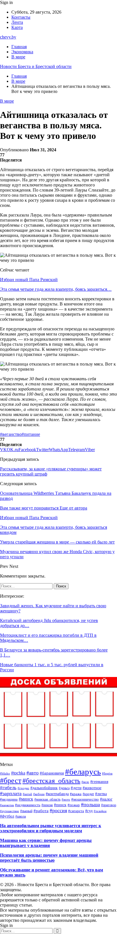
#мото (66, 799)
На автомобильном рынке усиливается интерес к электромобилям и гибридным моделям (50, 828)
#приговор (108, 805)
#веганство (11, 434)
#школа (20, 816)
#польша (90, 804)
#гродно (23, 788)
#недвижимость (27, 805)
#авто (32, 773)
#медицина (9, 799)
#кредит (88, 794)
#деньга (64, 788)
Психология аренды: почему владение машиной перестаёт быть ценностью (49, 858)
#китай (27, 794)
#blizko (5, 773)
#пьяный (26, 811)
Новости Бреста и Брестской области (36, 66)
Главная (19, 46)
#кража (76, 794)
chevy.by (8, 37)
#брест (10, 780)
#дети (76, 788)
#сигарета (76, 811)
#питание (31, 434)
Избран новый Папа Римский (29, 279)
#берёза (107, 773)
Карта (17, 27)
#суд (89, 810)
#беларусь (83, 771)
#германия (99, 781)
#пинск (60, 805)
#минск (26, 799)
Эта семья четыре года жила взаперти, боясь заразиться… (56, 289)
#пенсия (47, 805)
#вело (85, 782)
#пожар (74, 805)
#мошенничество (85, 799)
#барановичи (52, 772)
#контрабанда (57, 794)
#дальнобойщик (44, 788)
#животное (92, 788)
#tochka (18, 772)
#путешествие (9, 811)
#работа (41, 810)
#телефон (100, 811)
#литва (101, 794)
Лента (17, 22)
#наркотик (7, 805)
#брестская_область (51, 780)
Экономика (22, 51)
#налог (106, 799)
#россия (58, 810)
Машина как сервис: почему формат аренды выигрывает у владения (46, 843)
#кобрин (39, 794)
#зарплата (11, 793)
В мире (18, 56)
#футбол (7, 816)
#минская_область (47, 799)
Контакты (20, 17)
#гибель (8, 787)
